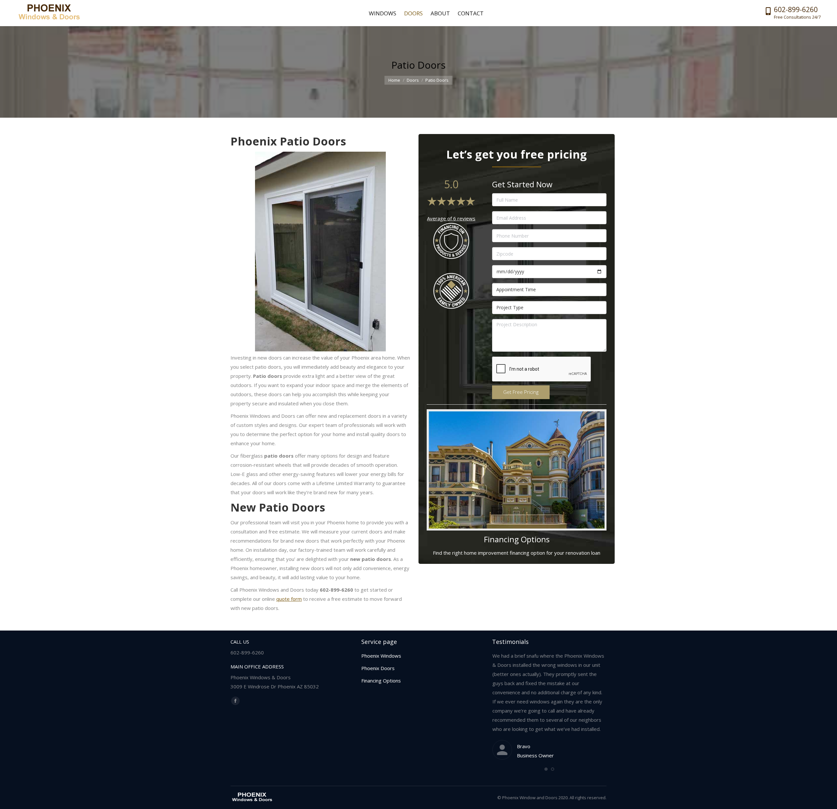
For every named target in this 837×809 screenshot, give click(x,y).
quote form (289, 599)
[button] (546, 769)
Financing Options (381, 680)
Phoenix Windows (381, 655)
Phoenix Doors (378, 668)
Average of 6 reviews (451, 218)
